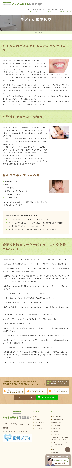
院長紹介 (37, 425)
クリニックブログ (24, 397)
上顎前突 (55, 431)
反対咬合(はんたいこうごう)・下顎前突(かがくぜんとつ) (59, 444)
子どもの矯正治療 (57, 419)
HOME (31, 32)
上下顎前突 (55, 434)
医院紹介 (37, 419)
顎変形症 (55, 452)
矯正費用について (57, 425)
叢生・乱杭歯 (56, 428)
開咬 (53, 449)
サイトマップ (39, 428)
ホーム (37, 416)
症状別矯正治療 (57, 422)
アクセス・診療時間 (40, 422)
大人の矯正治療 (57, 416)
